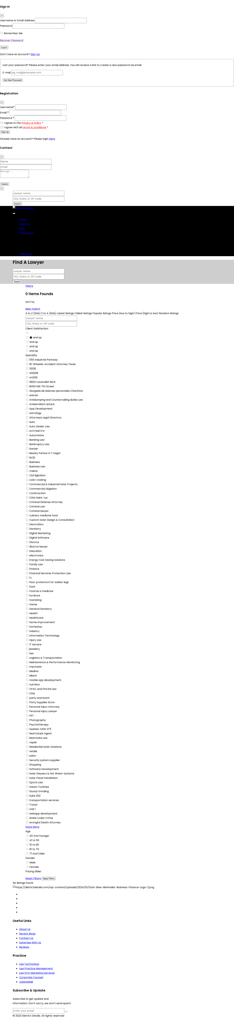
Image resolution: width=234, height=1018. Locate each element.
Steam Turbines (39, 787)
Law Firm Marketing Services (37, 973)
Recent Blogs (27, 934)
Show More (32, 827)
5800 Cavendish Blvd (42, 382)
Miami (33, 675)
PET (31, 715)
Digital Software (39, 538)
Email (4, 112)
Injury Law (35, 640)
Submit (4, 184)
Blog (22, 228)
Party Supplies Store (42, 702)
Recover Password (11, 40)
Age (27, 831)
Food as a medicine (41, 591)
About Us (24, 224)
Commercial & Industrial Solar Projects (53, 484)
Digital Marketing (39, 533)
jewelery (34, 649)
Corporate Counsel (31, 977)
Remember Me (13, 33)
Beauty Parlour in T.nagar (45, 453)
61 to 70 (34, 849)
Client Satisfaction (36, 328)
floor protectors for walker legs (49, 582)
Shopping (35, 764)
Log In (4, 47)
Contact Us (26, 233)
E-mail (7, 72)
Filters (29, 286)
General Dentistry (40, 609)
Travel (33, 804)
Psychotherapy (39, 724)
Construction (37, 493)
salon (32, 756)
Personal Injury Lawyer (43, 711)
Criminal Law (37, 506)
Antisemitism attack (42, 404)
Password (6, 26)
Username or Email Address (17, 20)
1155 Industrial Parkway (43, 360)
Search (17, 204)
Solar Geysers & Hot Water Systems (51, 773)
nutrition (34, 684)
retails (33, 751)
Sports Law (36, 782)
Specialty (31, 355)
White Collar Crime (41, 818)
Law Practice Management (36, 968)
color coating (37, 480)
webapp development (43, 813)
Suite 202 (34, 796)
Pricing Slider (33, 871)
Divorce (34, 542)
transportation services (44, 800)
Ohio (32, 693)
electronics (36, 555)
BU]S (32, 457)
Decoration (36, 524)
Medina (33, 671)
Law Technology (29, 964)
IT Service (35, 644)
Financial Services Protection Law (50, 573)
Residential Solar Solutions (45, 747)
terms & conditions (34, 127)
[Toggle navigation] (14, 213)
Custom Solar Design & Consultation (51, 520)
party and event (39, 698)
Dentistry (35, 529)
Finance (34, 569)
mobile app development (45, 680)
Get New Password (12, 80)
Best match (32, 309)
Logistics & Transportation (45, 658)
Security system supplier (44, 760)
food (32, 586)
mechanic (35, 667)
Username (7, 107)
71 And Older (37, 853)
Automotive (36, 435)
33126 (32, 368)
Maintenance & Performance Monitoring (54, 662)
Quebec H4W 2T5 (40, 729)
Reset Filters (33, 878)
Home (23, 219)
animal (33, 395)
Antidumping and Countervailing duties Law (56, 400)
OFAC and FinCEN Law (43, 689)
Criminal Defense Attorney (46, 502)
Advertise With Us (30, 942)
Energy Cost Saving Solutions (47, 560)
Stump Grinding (39, 791)
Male (32, 862)
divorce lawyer (38, 546)
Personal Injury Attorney (44, 707)
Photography (37, 720)
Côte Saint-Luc (38, 497)
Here (52, 139)
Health (33, 613)
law (31, 653)
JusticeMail (26, 982)
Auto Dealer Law (39, 426)
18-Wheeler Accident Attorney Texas (52, 364)
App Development (41, 408)
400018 (33, 373)
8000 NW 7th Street (41, 386)
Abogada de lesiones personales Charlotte (56, 391)
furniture (34, 595)
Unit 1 (32, 809)
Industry (34, 631)
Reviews (24, 947)
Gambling (35, 600)
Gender (30, 858)
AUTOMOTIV (37, 431)
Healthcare (36, 618)
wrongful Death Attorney (45, 822)
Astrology (35, 413)
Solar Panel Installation (43, 778)
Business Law (37, 466)
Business (34, 462)
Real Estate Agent (40, 733)
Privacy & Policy (31, 123)
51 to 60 (34, 845)
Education (35, 551)
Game (33, 604)
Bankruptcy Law (39, 444)
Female (34, 867)
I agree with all (26, 127)
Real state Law (38, 738)
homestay (35, 627)
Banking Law (37, 440)
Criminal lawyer (39, 511)
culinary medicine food (43, 515)
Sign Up (35, 54)
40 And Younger (39, 836)
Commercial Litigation (43, 489)
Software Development (44, 769)
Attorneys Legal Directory (45, 417)
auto (32, 422)
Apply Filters (48, 878)
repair (33, 742)
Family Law (36, 564)
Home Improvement (42, 622)
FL (30, 578)
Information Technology (44, 635)
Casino (33, 471)
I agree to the (23, 123)
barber (33, 449)
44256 (33, 377)
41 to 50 (34, 840)
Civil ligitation (37, 475)
